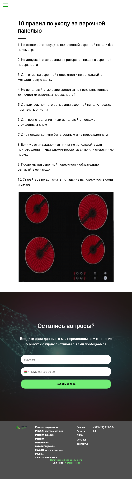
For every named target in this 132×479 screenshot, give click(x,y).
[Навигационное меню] (5, 5)
